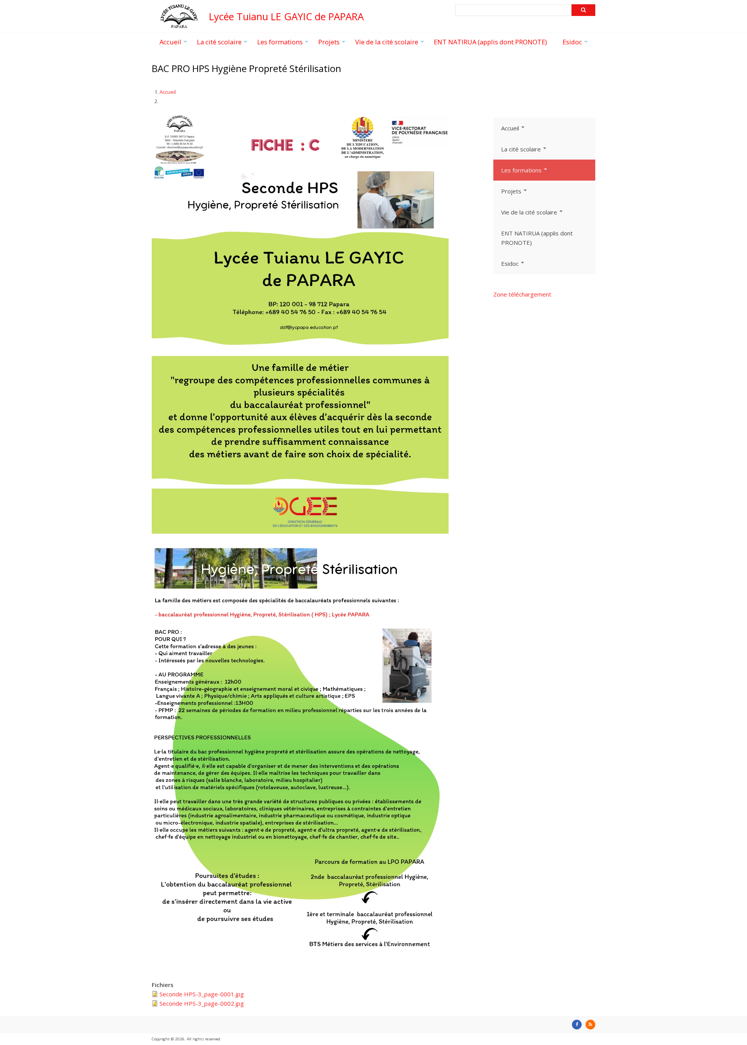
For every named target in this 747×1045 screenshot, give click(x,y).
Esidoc (576, 44)
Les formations (283, 44)
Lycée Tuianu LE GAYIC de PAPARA (286, 16)
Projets (332, 44)
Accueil (174, 44)
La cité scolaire (223, 44)
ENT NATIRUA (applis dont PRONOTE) (490, 41)
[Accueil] (179, 24)
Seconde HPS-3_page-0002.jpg (202, 1003)
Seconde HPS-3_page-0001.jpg (202, 994)
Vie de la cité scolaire (390, 44)
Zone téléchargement (522, 294)
